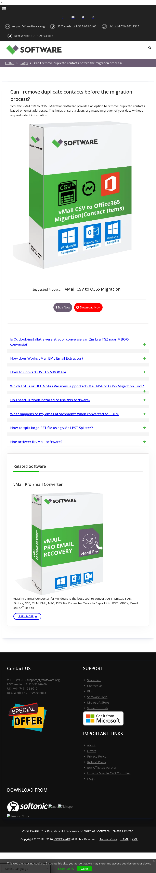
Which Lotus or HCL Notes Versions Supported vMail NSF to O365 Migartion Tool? (77, 386)
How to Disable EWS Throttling (109, 773)
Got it (84, 868)
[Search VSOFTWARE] (149, 48)
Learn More (26, 616)
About (91, 745)
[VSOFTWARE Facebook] (63, 17)
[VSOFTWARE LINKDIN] (93, 17)
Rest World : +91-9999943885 (33, 36)
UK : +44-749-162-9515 (124, 26)
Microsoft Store (98, 702)
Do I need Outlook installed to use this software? (50, 400)
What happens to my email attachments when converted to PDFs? (64, 414)
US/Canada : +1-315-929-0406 (76, 26)
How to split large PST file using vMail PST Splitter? (51, 427)
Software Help (97, 697)
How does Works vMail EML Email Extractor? (46, 358)
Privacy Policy (96, 756)
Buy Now (63, 307)
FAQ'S (91, 779)
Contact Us (95, 686)
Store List (94, 680)
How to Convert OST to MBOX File (38, 372)
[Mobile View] (78, 9)
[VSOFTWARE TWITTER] (83, 17)
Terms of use (108, 839)
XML (135, 839)
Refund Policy (96, 762)
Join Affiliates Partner (102, 767)
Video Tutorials (97, 708)
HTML (124, 839)
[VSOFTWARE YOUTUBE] (73, 17)
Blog (90, 691)
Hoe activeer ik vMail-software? (36, 441)
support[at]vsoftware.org (28, 26)
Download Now (90, 307)
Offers (91, 751)
